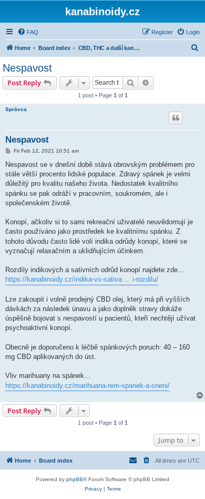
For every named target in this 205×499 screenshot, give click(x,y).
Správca (16, 109)
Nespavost (27, 68)
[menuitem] (27, 32)
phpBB (74, 479)
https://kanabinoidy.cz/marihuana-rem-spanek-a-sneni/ (87, 386)
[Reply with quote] (175, 118)
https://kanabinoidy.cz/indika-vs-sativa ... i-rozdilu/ (81, 279)
